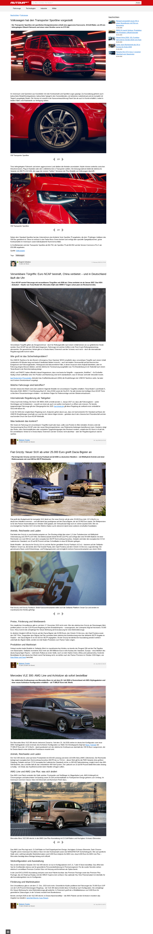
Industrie (44, 8)
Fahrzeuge (17, 8)
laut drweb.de (59, 406)
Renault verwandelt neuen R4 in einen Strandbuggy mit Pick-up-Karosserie (127, 23)
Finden (138, 3)
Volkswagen (20, 251)
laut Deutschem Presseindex (21, 378)
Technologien (31, 8)
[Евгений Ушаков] (13, 263)
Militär (54, 8)
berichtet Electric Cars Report (37, 898)
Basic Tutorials (91, 745)
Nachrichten (14, 15)
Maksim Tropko (24, 440)
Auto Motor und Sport (18, 657)
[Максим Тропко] (13, 441)
